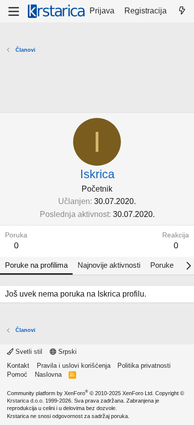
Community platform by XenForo (80, 393)
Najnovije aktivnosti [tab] (109, 265)
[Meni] (13, 11)
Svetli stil (27, 351)
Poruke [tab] (162, 265)
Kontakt (18, 365)
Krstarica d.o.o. (25, 401)
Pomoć (17, 374)
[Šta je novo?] (182, 10)
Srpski (66, 351)
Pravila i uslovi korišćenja (73, 365)
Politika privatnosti (144, 365)
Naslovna (48, 374)
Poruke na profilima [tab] (36, 265)
